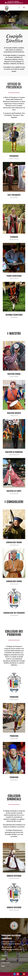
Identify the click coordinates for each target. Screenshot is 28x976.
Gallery (3, 959)
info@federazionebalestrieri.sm (11, 949)
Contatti (3, 955)
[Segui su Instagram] (17, 974)
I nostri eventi (5, 962)
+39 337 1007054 (6, 947)
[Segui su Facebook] (14, 974)
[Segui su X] (21, 974)
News (3, 966)
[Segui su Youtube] (24, 974)
